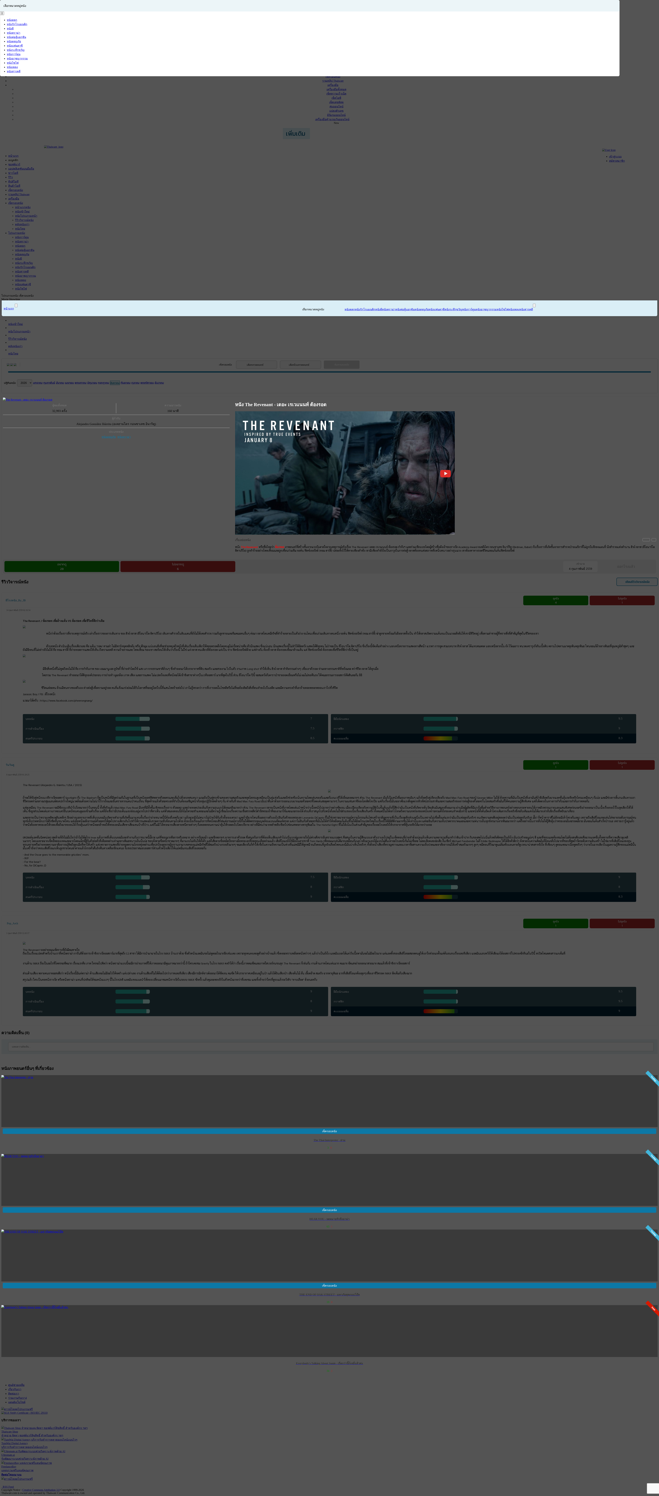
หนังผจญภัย (109, 436)
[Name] (16, 305)
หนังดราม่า (124, 436)
